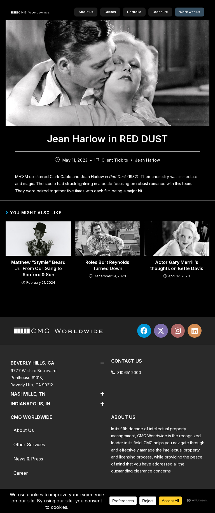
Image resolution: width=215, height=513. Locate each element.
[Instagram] (178, 331)
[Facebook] (144, 331)
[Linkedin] (195, 331)
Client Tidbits (115, 160)
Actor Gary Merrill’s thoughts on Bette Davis (176, 265)
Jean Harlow (147, 160)
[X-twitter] (161, 331)
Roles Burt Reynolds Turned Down (107, 265)
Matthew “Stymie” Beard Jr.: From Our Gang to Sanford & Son (38, 268)
